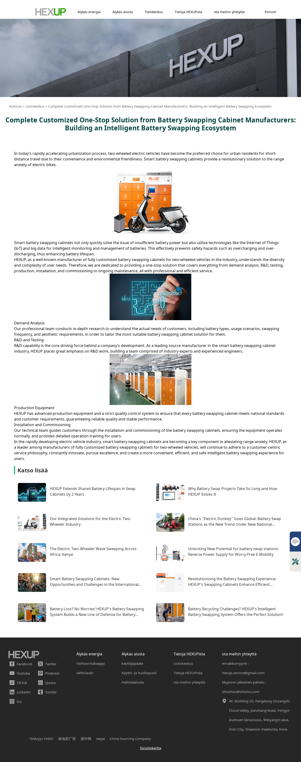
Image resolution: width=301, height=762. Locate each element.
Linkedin (24, 692)
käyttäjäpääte (132, 663)
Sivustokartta (150, 748)
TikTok (22, 682)
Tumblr (51, 692)
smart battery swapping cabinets (132, 441)
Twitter (50, 663)
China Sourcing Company (130, 738)
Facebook (24, 663)
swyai (100, 738)
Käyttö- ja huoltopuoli (139, 672)
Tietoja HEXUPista (188, 12)
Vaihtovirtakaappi (90, 663)
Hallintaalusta (133, 682)
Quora (50, 682)
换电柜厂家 (67, 738)
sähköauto (84, 672)
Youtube (23, 673)
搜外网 (86, 738)
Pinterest (52, 673)
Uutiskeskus (183, 663)
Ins (19, 701)
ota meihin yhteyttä (229, 12)
